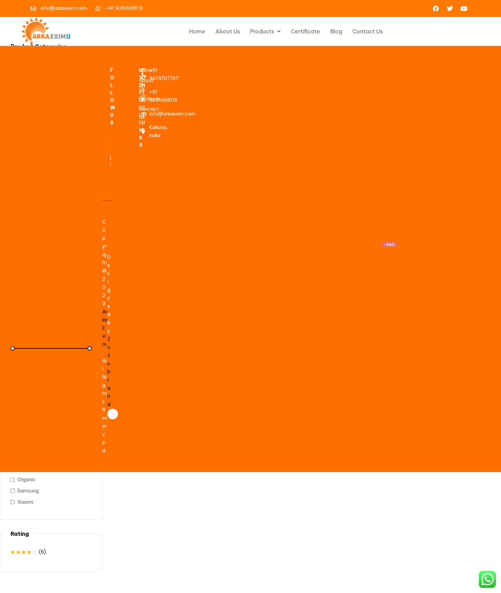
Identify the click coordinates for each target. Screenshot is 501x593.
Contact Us (367, 31)
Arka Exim (104, 328)
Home (197, 31)
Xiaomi (25, 502)
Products (262, 31)
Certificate (305, 31)
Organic (26, 480)
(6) (28, 552)
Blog (336, 31)
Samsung (28, 491)
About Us (227, 31)
